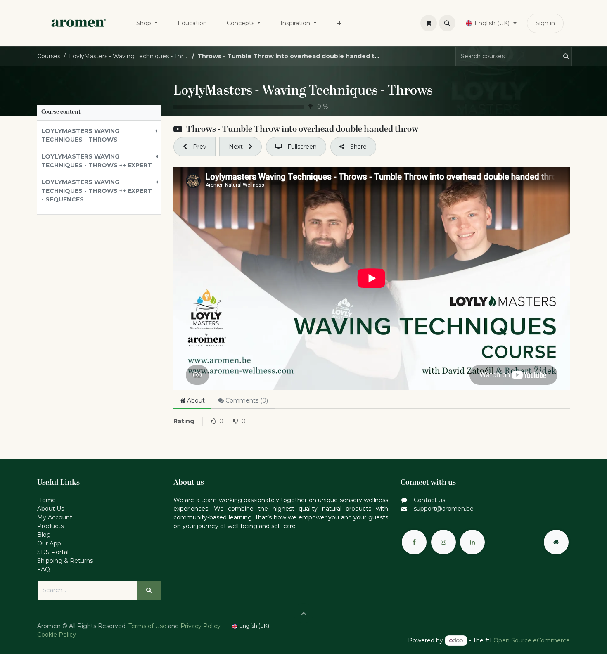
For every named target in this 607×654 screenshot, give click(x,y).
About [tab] (195, 400)
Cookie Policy (56, 634)
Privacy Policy (200, 626)
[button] (447, 23)
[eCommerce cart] (428, 23)
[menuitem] (147, 23)
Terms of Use (147, 626)
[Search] (562, 56)
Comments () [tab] (246, 400)
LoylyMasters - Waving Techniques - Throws (303, 91)
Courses (48, 56)
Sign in (545, 23)
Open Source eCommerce (531, 640)
